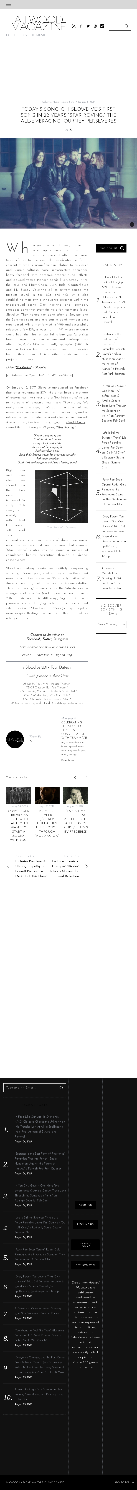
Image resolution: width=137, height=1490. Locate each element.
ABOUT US (85, 1205)
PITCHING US (85, 1224)
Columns (46, 102)
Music (56, 102)
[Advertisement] (68, 70)
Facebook (33, 639)
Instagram (60, 639)
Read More (68, 760)
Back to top (122, 1482)
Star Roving (23, 367)
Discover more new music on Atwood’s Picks (47, 646)
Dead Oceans (75, 422)
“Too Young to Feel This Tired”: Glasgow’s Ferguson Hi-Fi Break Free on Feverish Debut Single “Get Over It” (39, 1335)
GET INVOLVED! (85, 1265)
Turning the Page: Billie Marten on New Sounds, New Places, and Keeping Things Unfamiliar (40, 1394)
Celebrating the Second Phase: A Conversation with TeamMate (74, 730)
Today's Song (67, 102)
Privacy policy (85, 1244)
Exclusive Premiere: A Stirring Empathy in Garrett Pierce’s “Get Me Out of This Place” (31, 866)
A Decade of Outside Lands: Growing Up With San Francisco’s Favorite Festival (112, 578)
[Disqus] (47, 933)
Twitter (47, 639)
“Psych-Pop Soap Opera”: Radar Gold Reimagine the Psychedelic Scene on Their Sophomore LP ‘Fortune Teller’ (40, 1254)
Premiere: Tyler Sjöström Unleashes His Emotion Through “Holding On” (47, 824)
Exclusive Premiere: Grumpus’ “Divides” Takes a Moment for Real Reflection (64, 866)
